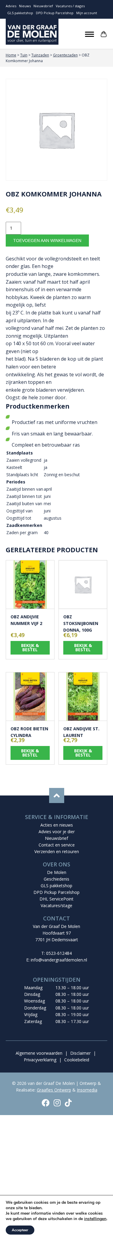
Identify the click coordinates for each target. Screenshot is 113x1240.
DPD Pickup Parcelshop (55, 13)
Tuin (23, 55)
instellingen (95, 1219)
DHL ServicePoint (56, 899)
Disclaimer (80, 1053)
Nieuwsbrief (43, 6)
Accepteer (20, 1230)
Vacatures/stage (56, 905)
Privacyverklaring (40, 1060)
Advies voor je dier (57, 831)
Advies (11, 6)
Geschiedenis (56, 879)
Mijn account (86, 13)
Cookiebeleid (76, 1060)
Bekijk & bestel (30, 647)
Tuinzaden (40, 55)
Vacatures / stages (70, 6)
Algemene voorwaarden (39, 1053)
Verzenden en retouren (56, 851)
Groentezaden (65, 55)
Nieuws (25, 6)
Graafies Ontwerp (54, 1090)
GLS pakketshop (20, 13)
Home (11, 55)
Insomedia (87, 1090)
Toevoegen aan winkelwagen (47, 240)
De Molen (56, 872)
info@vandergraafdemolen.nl (59, 960)
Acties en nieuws (56, 825)
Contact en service (57, 845)
